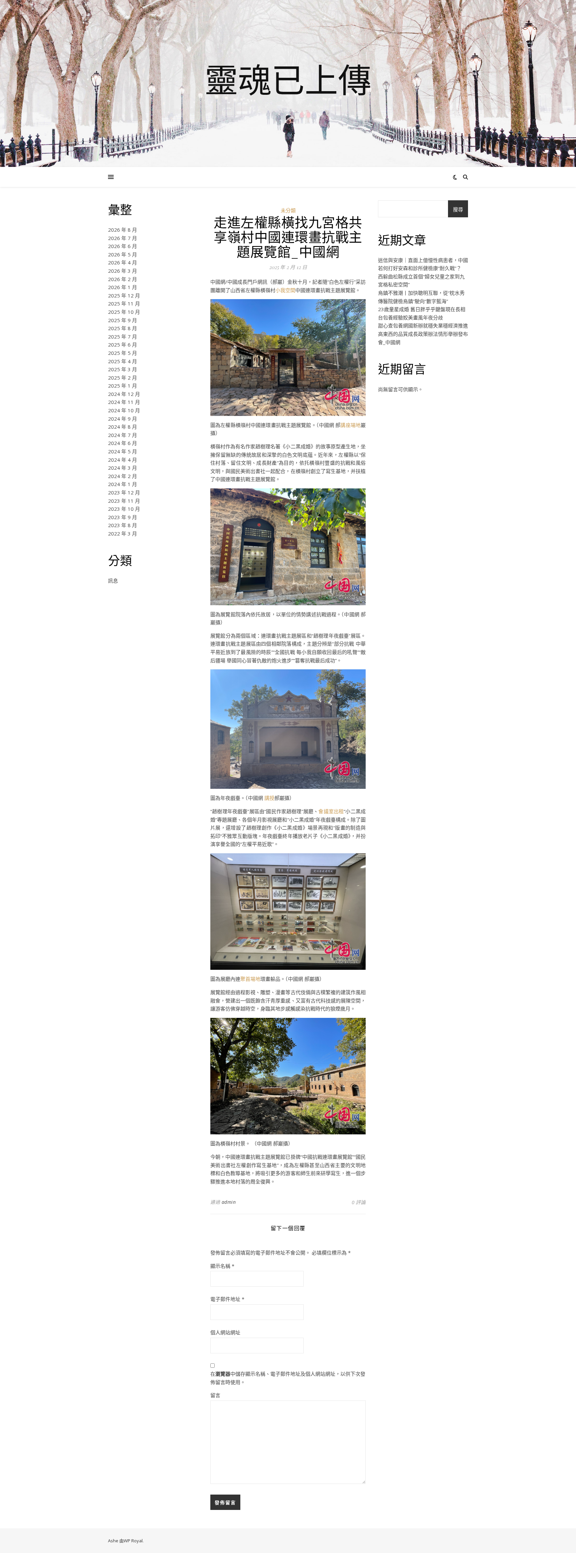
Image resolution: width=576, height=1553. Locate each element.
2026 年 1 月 (122, 287)
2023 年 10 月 (124, 508)
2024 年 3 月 (122, 467)
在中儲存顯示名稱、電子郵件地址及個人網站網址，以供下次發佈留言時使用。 (287, 1377)
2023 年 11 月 (124, 500)
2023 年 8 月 (122, 525)
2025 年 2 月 (122, 377)
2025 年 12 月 (124, 295)
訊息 (113, 580)
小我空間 (285, 290)
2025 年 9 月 (122, 320)
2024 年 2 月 (122, 476)
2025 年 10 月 (124, 311)
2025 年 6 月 (122, 344)
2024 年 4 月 (122, 459)
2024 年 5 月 (122, 451)
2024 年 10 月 (124, 410)
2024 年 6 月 (122, 443)
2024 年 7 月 (122, 435)
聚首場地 (250, 978)
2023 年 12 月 (124, 492)
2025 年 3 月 (122, 369)
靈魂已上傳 (288, 79)
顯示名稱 (222, 1266)
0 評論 (359, 1202)
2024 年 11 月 (124, 402)
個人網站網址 (225, 1332)
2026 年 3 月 (122, 270)
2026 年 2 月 (122, 279)
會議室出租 (331, 811)
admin (229, 1202)
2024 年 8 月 (122, 426)
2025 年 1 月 (122, 385)
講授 (269, 798)
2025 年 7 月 (122, 336)
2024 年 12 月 (124, 394)
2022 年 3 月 (122, 533)
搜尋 (458, 209)
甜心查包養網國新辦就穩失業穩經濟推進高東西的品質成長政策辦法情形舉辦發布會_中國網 (423, 333)
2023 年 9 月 (122, 517)
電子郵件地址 (227, 1299)
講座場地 (350, 425)
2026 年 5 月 (122, 254)
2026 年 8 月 (122, 229)
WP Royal (133, 1541)
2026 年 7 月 (122, 238)
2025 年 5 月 (122, 353)
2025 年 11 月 (124, 303)
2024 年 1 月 (122, 484)
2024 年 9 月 (122, 418)
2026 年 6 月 (122, 246)
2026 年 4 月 (122, 262)
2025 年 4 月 (122, 361)
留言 (215, 1395)
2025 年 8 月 (122, 328)
